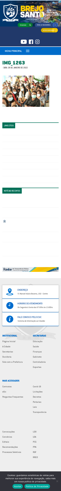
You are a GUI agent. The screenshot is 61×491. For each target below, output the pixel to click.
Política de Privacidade (37, 486)
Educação (37, 341)
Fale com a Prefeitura (12, 362)
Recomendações (10, 447)
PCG (34, 441)
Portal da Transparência (14, 131)
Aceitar (17, 486)
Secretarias (7, 351)
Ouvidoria (6, 356)
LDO (34, 431)
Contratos (7, 386)
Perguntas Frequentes (13, 165)
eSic (4, 391)
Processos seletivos (12, 172)
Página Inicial (8, 341)
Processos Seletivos (11, 452)
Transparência (39, 412)
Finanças (37, 351)
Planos (6, 179)
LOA (34, 436)
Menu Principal (13, 50)
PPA (34, 447)
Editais (5, 441)
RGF (34, 452)
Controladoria (39, 362)
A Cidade (6, 346)
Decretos (37, 396)
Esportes (37, 367)
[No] (57, 481)
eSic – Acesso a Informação (16, 145)
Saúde (36, 346)
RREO (35, 457)
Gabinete (37, 356)
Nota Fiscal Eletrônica (13, 158)
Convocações (8, 431)
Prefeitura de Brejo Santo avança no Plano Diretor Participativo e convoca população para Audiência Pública (27, 249)
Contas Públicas (10, 138)
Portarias (37, 402)
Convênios (7, 436)
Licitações (8, 152)
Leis (35, 407)
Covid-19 (37, 386)
